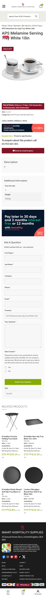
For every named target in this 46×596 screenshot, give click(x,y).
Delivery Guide (24, 569)
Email (7, 299)
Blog (3, 566)
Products (8, 310)
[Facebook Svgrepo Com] (4, 557)
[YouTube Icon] (12, 557)
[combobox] (23, 16)
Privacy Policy (24, 572)
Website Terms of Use (26, 576)
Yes (9, 367)
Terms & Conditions (8, 569)
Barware (17, 25)
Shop (10, 25)
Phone (7, 287)
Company (8, 276)
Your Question (10, 322)
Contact (22, 562)
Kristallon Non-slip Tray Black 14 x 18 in (34, 437)
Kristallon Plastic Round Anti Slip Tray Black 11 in (12, 491)
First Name (9, 253)
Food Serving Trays (26, 115)
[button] (26, 13)
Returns (4, 579)
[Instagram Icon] (8, 557)
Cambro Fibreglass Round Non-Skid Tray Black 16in (33, 491)
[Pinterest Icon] (16, 557)
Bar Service (26, 25)
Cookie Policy (7, 576)
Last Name (9, 264)
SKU (6, 388)
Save (6, 37)
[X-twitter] (24, 557)
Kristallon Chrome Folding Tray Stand (9, 437)
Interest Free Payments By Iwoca (30, 579)
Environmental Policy (9, 572)
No (9, 371)
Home (4, 25)
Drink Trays (37, 25)
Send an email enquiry (24, 150)
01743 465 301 (10, 143)
